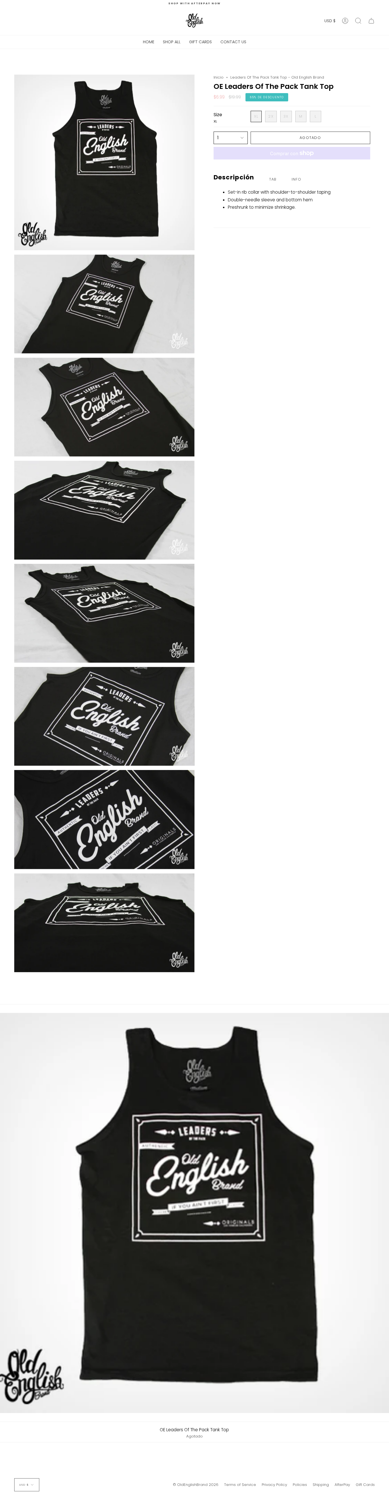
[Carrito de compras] (371, 21)
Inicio (219, 77)
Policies (300, 1484)
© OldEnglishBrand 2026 (195, 1484)
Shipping (321, 1484)
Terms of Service (240, 1484)
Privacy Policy (274, 1484)
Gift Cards (365, 1484)
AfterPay (342, 1484)
